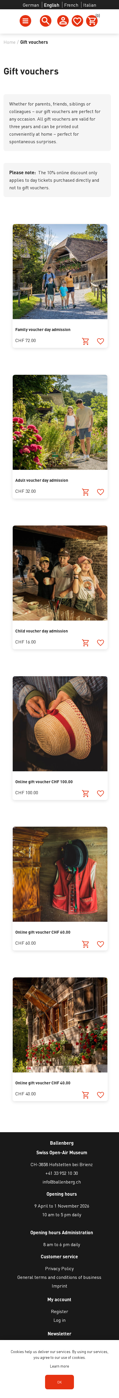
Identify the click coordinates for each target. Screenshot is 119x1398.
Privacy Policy (59, 1268)
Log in (59, 1320)
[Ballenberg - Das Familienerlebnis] (60, 317)
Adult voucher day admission (41, 480)
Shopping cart (97, 16)
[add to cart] (85, 341)
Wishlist (77, 21)
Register (59, 1311)
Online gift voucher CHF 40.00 (42, 1082)
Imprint (59, 1286)
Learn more (59, 1366)
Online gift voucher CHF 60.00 (42, 932)
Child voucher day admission (41, 630)
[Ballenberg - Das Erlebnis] (60, 769)
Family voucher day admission (42, 329)
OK (59, 1382)
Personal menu (63, 21)
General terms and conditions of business (59, 1277)
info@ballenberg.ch (61, 1182)
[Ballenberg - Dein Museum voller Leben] (60, 468)
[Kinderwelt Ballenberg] (60, 619)
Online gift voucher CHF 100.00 (44, 781)
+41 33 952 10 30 (61, 1173)
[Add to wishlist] (100, 341)
